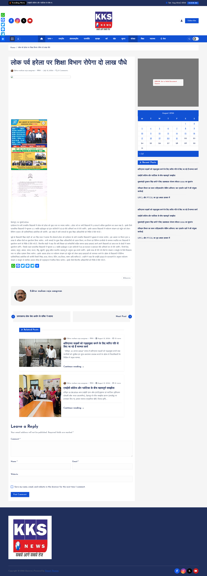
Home (12, 48)
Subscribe (192, 21)
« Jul (141, 154)
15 (185, 134)
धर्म (106, 39)
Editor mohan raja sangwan (24, 71)
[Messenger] (2, 29)
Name (14, 462)
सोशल (133, 39)
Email (75, 462)
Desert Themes (52, 571)
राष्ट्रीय (61, 39)
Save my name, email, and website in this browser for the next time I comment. (49, 487)
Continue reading (72, 367)
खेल (114, 39)
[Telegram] (2, 34)
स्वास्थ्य (152, 39)
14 (177, 134)
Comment (15, 439)
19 (159, 138)
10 (142, 134)
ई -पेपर (163, 39)
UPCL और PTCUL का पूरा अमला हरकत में (154, 198)
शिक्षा (142, 39)
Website (14, 474)
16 (194, 134)
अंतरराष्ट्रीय (74, 39)
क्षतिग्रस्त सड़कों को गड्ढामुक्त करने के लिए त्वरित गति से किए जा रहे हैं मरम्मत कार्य (167, 169)
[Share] (2, 39)
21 (177, 138)
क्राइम (97, 39)
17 (142, 138)
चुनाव (123, 39)
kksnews (127, 278)
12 (159, 134)
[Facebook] (2, 19)
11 (151, 134)
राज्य (49, 39)
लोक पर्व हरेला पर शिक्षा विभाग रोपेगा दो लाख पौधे (34, 48)
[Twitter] (2, 24)
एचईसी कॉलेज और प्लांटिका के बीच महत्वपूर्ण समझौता (156, 176)
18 (151, 138)
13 (168, 134)
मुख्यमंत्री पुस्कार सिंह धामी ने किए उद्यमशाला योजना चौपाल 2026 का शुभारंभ (165, 182)
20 (168, 138)
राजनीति (87, 39)
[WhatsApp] (2, 15)
